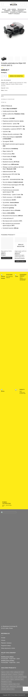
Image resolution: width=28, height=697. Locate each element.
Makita (12, 679)
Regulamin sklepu (6, 645)
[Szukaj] (5, 4)
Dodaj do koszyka (16, 76)
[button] (2, 4)
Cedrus (7, 88)
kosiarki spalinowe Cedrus (7, 676)
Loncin (7, 679)
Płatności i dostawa (6, 643)
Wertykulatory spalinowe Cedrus (17, 686)
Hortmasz (15, 674)
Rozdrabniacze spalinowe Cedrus (9, 684)
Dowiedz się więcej (20, 261)
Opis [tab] (2, 96)
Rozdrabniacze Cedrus (6, 681)
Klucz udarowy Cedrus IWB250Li (6, 251)
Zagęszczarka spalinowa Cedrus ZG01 (20, 251)
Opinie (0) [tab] (3, 102)
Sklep (4, 9)
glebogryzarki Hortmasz (7, 674)
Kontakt (3, 637)
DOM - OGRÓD (12, 9)
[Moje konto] (22, 4)
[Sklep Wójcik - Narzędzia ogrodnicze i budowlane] (13, 4)
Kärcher (3, 679)
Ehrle (12, 672)
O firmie (3, 640)
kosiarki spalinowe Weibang (20, 676)
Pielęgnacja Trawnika (10, 84)
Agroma (3, 672)
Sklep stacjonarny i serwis (8, 648)
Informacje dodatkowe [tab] (7, 99)
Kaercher (21, 674)
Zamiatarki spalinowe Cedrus (8, 689)
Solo (18, 684)
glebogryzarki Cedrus (19, 672)
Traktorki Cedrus (5, 686)
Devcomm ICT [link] (21, 695)
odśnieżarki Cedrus (19, 679)
